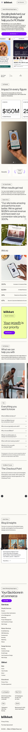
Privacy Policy (4, 682)
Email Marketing (5, 631)
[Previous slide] (2, 496)
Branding (3, 637)
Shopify (3, 611)
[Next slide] (26, 496)
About (2, 673)
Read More (6, 560)
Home (2, 668)
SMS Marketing (5, 633)
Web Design (4, 624)
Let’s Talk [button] (6, 600)
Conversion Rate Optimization (8, 613)
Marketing (3, 617)
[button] (13, 162)
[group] (14, 276)
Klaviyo (3, 642)
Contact (3, 675)
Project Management (6, 619)
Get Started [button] (21, 2)
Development (4, 635)
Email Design (4, 653)
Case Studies (4, 671)
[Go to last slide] (2, 548)
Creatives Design (5, 651)
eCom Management (6, 615)
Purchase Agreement (6, 684)
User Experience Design (7, 622)
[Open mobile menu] (2, 2)
